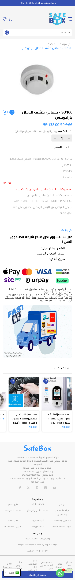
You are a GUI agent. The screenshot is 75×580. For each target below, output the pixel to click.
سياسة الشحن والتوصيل (37, 510)
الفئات (54, 44)
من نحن (62, 504)
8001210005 (31, 539)
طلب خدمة (13, 520)
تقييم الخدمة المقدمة (61, 526)
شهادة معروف (37, 520)
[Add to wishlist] (11, 112)
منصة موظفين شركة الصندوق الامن (46, 565)
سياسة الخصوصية (13, 510)
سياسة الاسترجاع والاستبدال (62, 512)
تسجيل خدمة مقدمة (13, 526)
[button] (12, 572)
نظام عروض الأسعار (18, 565)
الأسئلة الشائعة (37, 504)
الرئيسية (67, 44)
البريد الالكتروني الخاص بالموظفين (32, 565)
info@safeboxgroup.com (29, 545)
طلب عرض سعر (37, 526)
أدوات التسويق (58, 565)
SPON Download (7, 565)
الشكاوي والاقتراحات (62, 520)
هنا (29, 551)
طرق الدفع (13, 504)
